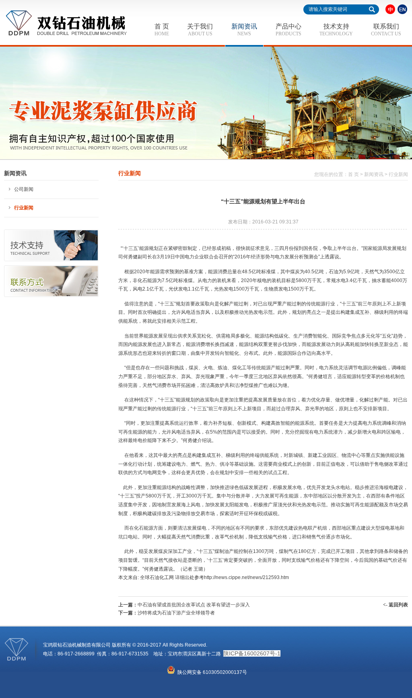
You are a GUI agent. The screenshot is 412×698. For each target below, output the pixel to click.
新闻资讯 (244, 30)
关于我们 (200, 30)
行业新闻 (23, 208)
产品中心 (288, 30)
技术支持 (336, 30)
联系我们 (386, 30)
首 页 (161, 30)
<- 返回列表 (395, 605)
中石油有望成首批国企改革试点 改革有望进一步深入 (194, 605)
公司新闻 (23, 189)
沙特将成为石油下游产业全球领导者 (176, 613)
